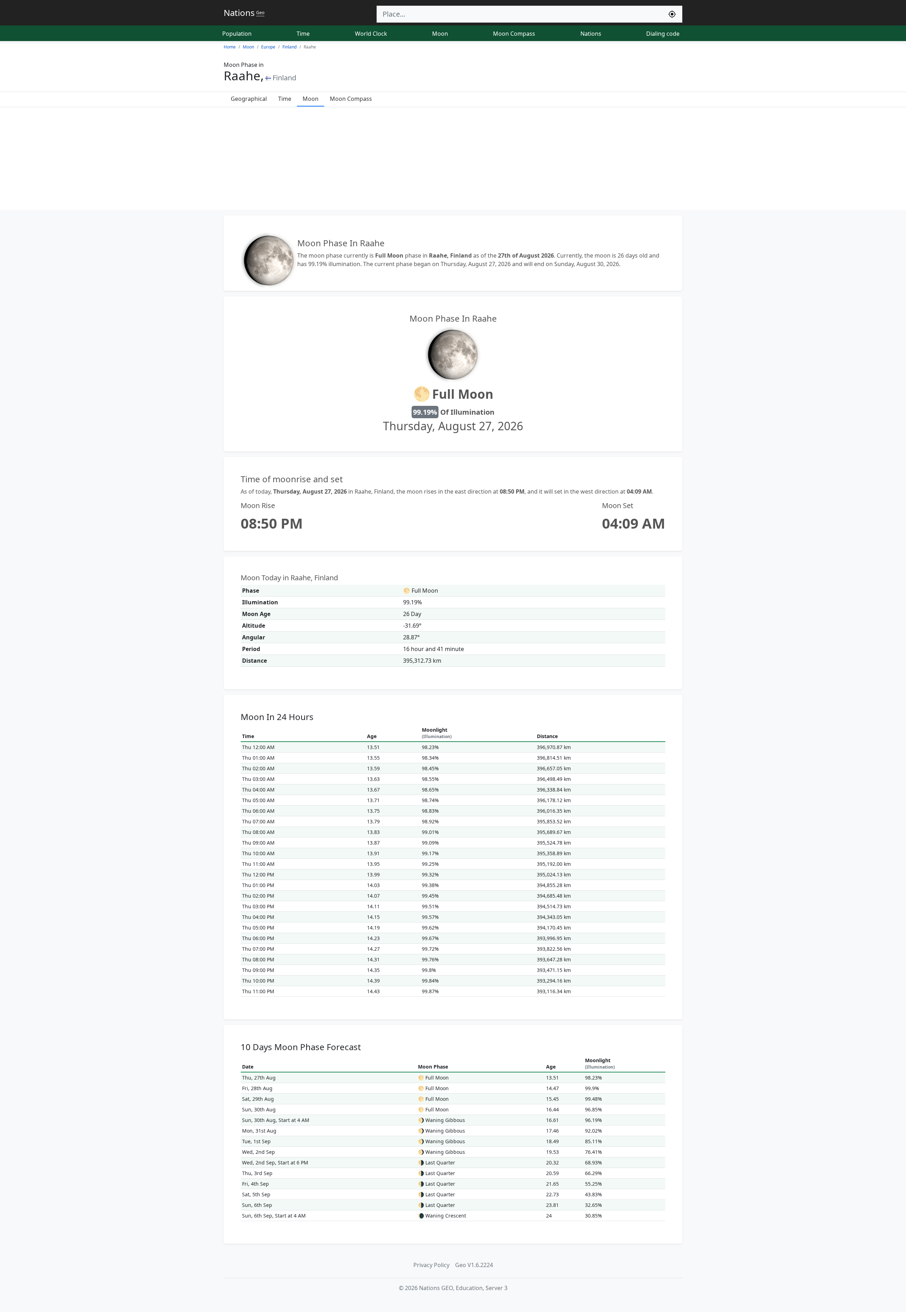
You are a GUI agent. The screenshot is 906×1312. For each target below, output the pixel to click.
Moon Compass (514, 34)
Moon (440, 34)
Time (303, 34)
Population (237, 34)
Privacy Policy (431, 1265)
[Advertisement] (453, 160)
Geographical (249, 99)
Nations (590, 34)
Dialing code (663, 34)
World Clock (371, 34)
